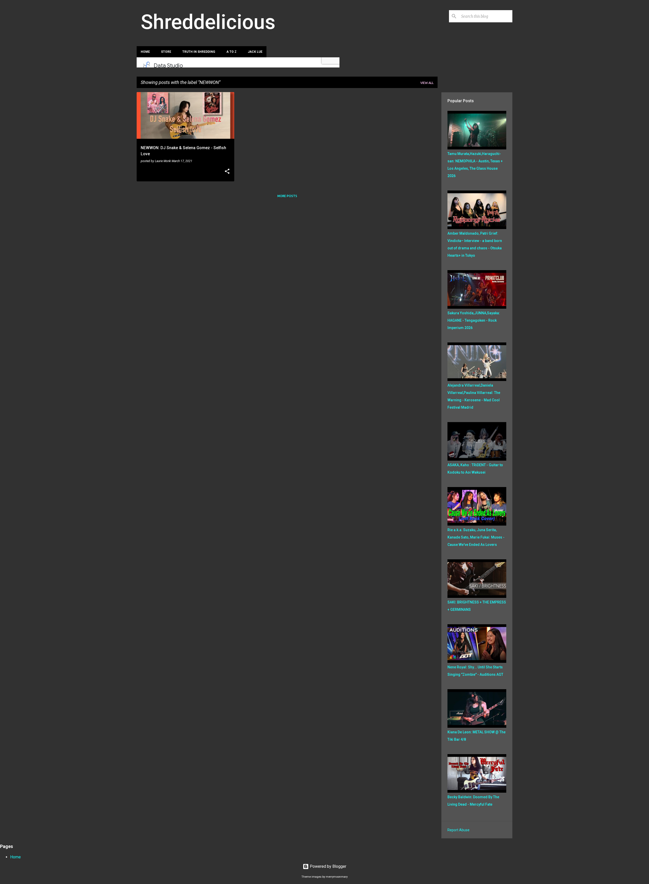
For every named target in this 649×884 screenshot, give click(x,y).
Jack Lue (255, 52)
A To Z (231, 52)
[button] (227, 171)
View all (427, 82)
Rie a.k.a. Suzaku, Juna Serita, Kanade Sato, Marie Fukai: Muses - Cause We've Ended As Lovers (475, 537)
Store (166, 52)
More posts (287, 196)
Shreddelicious (208, 22)
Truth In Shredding (198, 52)
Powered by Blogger (327, 866)
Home (145, 52)
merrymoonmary (337, 876)
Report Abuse (458, 830)
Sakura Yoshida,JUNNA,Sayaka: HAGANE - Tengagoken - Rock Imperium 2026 (473, 320)
